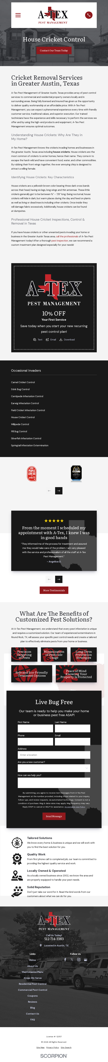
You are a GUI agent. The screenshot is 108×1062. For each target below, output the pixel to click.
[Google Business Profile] (85, 959)
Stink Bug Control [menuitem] (20, 389)
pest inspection (60, 240)
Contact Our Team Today (54, 50)
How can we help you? (29, 775)
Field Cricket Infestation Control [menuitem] (28, 410)
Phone (21, 735)
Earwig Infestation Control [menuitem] (25, 403)
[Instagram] (78, 959)
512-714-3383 (54, 938)
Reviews (32, 1001)
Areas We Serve (33, 978)
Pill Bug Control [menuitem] (19, 431)
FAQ (32, 1019)
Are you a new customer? (31, 762)
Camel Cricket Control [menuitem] (23, 382)
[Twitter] (72, 959)
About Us (32, 966)
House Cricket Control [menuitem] (23, 417)
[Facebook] (65, 959)
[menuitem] (40, 1047)
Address (22, 748)
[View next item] (58, 490)
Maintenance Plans (32, 972)
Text (40, 339)
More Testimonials (54, 590)
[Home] (52, 15)
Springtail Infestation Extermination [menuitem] (29, 445)
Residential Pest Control (32, 983)
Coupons (32, 995)
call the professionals (67, 236)
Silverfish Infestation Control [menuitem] (26, 438)
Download (69, 339)
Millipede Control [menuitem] (20, 424)
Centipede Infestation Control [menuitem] (27, 396)
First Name (23, 722)
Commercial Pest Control (32, 989)
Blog (32, 1007)
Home (32, 960)
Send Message (54, 816)
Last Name (61, 722)
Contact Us (32, 1013)
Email (53, 339)
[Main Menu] (18, 15)
